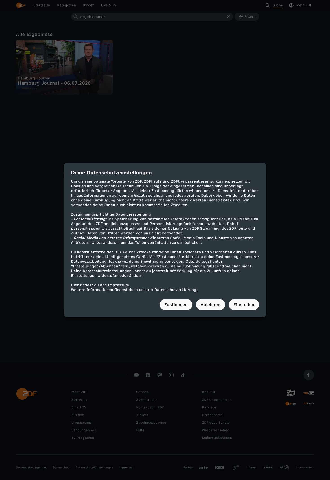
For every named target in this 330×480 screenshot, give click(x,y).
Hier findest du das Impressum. (100, 285)
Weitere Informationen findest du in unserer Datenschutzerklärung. (134, 290)
